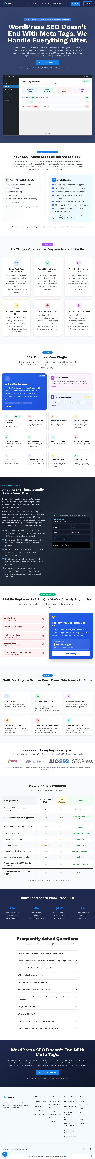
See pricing (71, 653)
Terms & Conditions (55, 1114)
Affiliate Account (39, 1110)
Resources (57, 4)
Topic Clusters (9, 92)
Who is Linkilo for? (26, 1014)
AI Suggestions (9, 89)
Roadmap (52, 1108)
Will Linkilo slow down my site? (32, 975)
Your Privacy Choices (53, 1157)
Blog (81, 1112)
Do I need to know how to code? (33, 982)
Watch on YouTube (70, 1136)
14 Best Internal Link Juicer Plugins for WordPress (70, 1130)
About (81, 1116)
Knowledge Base (54, 1101)
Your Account (84, 1105)
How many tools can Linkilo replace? (34, 968)
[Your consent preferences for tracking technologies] (92, 1156)
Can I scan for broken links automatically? (37, 1021)
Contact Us (83, 1123)
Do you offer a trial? (27, 1007)
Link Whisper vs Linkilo (69, 1102)
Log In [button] (88, 4)
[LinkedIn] (90, 1149)
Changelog (52, 1111)
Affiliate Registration (37, 1105)
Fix (87, 98)
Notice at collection (36, 1157)
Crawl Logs (8, 95)
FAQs (81, 1119)
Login (81, 1108)
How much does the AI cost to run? (34, 989)
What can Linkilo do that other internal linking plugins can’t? (46, 960)
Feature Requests (54, 1104)
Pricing (34, 4)
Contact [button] (75, 4)
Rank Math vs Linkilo (68, 1118)
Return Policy (53, 1121)
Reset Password (39, 1114)
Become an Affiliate (40, 1101)
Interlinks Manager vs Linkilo (70, 1107)
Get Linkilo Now (46, 63)
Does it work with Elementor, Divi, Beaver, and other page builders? (44, 998)
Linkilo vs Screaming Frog (69, 1124)
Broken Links (9, 97)
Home (26, 4)
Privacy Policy (53, 1118)
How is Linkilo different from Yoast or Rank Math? (41, 953)
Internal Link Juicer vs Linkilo (70, 1113)
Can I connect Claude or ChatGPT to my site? (38, 1028)
